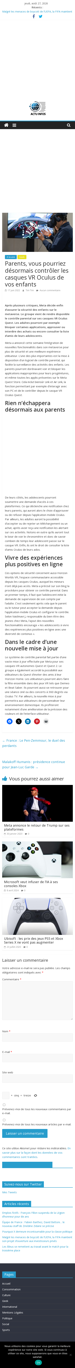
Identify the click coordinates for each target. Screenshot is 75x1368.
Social (5, 1324)
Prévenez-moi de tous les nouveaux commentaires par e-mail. (36, 1111)
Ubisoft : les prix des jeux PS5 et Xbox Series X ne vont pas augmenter (33, 940)
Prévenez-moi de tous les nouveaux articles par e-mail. (36, 1124)
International (9, 1306)
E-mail (7, 1052)
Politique (7, 1318)
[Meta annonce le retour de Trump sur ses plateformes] (37, 787)
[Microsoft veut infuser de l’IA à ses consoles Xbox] (37, 844)
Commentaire (11, 979)
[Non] (70, 1355)
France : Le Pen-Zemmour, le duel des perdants (33, 743)
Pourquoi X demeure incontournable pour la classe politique (37, 1231)
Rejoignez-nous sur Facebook (27, 1164)
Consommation (11, 1289)
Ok (38, 1362)
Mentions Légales (12, 1312)
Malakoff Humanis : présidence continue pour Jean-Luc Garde (33, 764)
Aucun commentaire (49, 290)
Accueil (6, 1283)
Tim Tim (30, 290)
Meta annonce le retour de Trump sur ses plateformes (37, 827)
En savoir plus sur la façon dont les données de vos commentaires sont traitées (36, 1152)
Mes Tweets (9, 1192)
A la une (11, 257)
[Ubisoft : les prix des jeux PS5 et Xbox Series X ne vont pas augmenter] (37, 900)
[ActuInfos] (6, 125)
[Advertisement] (37, 59)
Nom (6, 1031)
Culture (6, 1295)
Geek (22, 257)
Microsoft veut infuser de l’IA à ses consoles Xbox (31, 884)
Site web (7, 1072)
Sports (6, 1330)
